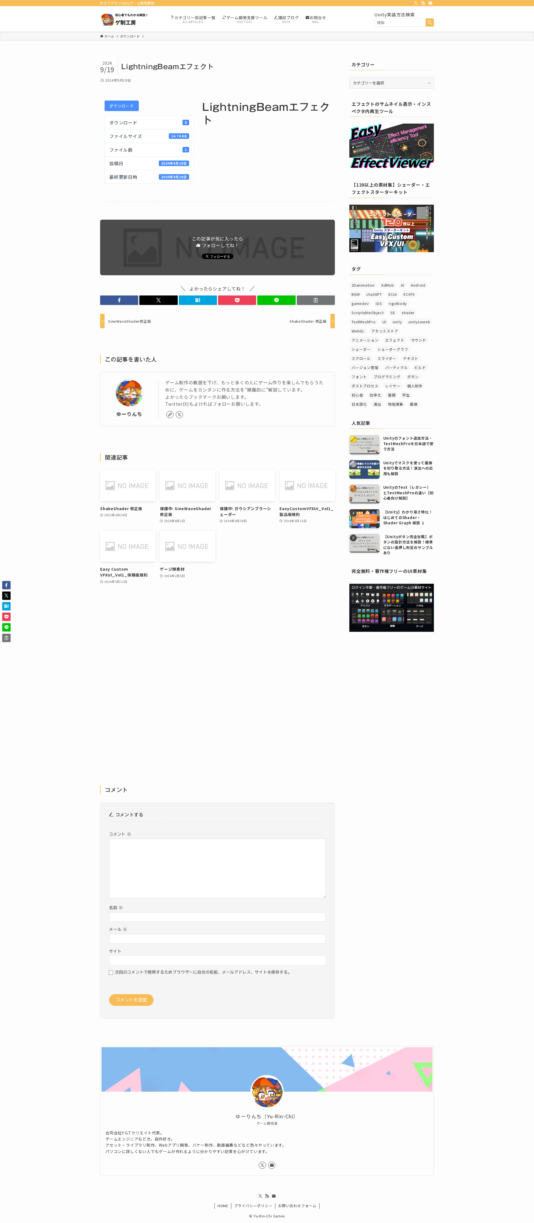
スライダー (386, 358)
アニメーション (365, 340)
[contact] (430, 3)
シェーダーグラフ (392, 349)
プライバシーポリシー (253, 1205)
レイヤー (392, 386)
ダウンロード (121, 106)
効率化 (375, 395)
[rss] (423, 3)
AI (402, 285)
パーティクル (396, 367)
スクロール (361, 358)
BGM (356, 294)
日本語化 (359, 404)
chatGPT (374, 294)
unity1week (419, 321)
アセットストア (384, 331)
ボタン (413, 376)
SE (392, 312)
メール (118, 929)
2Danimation (363, 285)
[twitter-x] (415, 3)
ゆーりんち (129, 414)
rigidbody (398, 303)
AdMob (387, 285)
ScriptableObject (368, 312)
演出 (377, 404)
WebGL (358, 331)
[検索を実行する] (430, 22)
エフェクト (394, 340)
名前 (116, 908)
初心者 (357, 395)
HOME (222, 1205)
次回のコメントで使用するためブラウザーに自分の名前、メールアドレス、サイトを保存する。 (203, 972)
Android (418, 285)
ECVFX (409, 294)
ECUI (393, 294)
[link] (170, 414)
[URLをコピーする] (316, 300)
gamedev (360, 303)
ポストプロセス (365, 386)
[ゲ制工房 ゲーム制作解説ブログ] (128, 19)
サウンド (418, 340)
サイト (115, 951)
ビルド (420, 367)
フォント (359, 376)
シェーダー (361, 349)
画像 (414, 404)
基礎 (392, 395)
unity (397, 321)
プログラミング (387, 376)
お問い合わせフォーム (297, 1205)
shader (408, 312)
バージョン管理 (365, 367)
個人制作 (414, 386)
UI (384, 321)
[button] (119, 300)
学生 (406, 395)
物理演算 (395, 404)
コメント (120, 834)
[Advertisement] (217, 688)
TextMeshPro (364, 321)
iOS (379, 303)
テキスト (410, 358)
